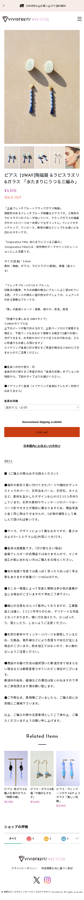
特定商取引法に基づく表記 (57, 868)
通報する (8, 461)
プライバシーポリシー (24, 868)
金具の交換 (11, 401)
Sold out (42, 432)
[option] (42, 87)
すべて (13, 838)
